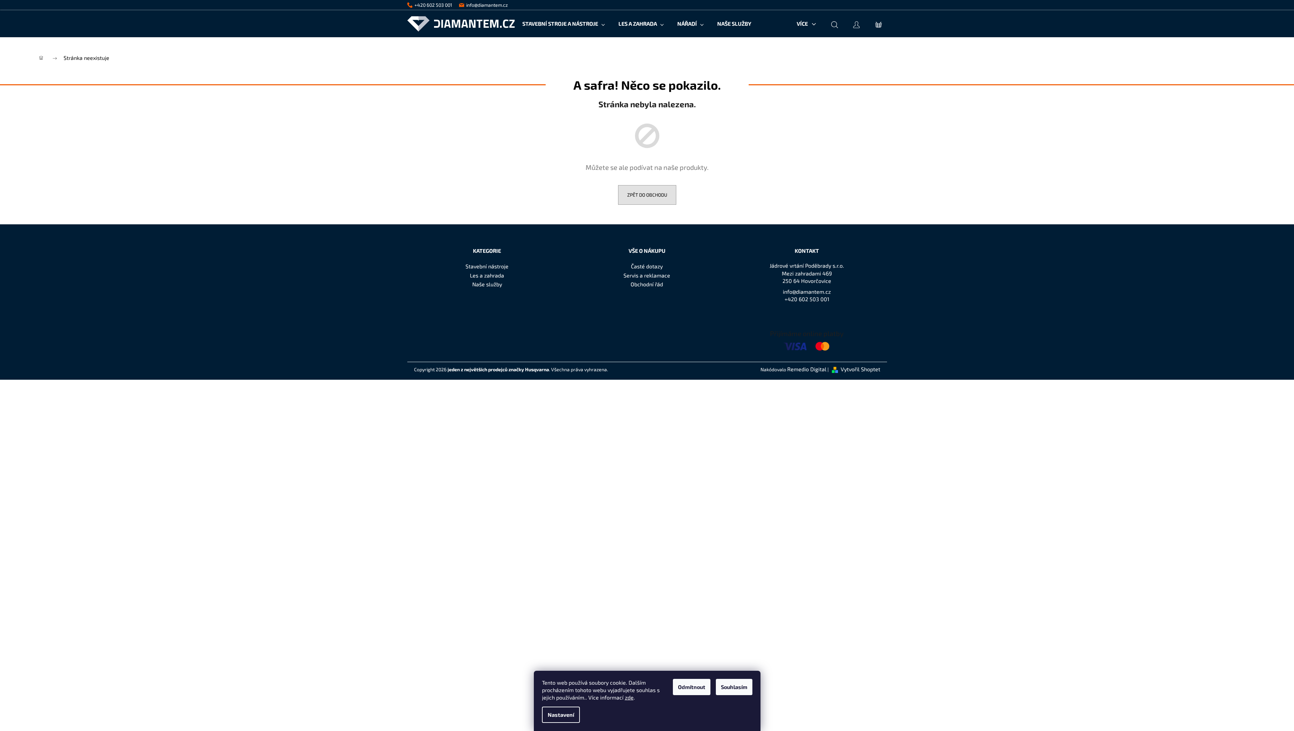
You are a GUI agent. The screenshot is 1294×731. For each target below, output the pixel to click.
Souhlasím (734, 687)
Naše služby (487, 284)
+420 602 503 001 (807, 299)
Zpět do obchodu (647, 195)
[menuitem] (564, 23)
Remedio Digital (806, 369)
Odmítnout (691, 687)
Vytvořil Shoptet (860, 369)
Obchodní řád (647, 284)
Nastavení (561, 714)
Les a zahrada (487, 275)
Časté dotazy (647, 266)
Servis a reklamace (646, 275)
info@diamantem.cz (807, 291)
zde (629, 697)
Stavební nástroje (487, 266)
